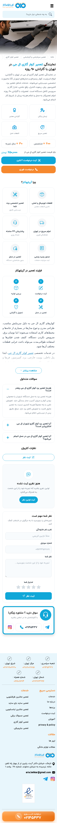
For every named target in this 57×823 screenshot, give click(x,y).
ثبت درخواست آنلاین (27, 160)
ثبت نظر (27, 457)
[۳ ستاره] (28, 587)
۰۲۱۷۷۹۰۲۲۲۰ (9, 665)
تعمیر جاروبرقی (21, 728)
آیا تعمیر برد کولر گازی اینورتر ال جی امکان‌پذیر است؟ (34, 425)
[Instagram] (10, 627)
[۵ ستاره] (18, 587)
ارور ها (52, 741)
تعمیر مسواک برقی (19, 716)
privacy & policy (46, 724)
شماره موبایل (46, 543)
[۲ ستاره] (34, 587)
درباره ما (51, 701)
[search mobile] (51, 14)
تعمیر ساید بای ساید (18, 703)
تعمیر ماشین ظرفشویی (17, 697)
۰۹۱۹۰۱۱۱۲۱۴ (19, 679)
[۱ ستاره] (39, 587)
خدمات (51, 696)
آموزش (51, 719)
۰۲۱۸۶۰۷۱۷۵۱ (28, 665)
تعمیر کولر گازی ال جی (20, 353)
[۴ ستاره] (23, 587)
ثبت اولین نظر (28, 499)
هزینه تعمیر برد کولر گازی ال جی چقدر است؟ (33, 389)
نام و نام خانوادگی (44, 529)
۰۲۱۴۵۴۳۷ (47, 665)
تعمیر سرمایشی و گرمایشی (34, 57)
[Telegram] (47, 627)
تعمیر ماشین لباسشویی (17, 709)
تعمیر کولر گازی (12, 57)
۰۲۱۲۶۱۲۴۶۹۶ (38, 679)
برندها (52, 707)
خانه (52, 57)
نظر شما (48, 556)
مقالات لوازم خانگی (46, 747)
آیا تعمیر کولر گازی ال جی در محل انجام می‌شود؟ (32, 437)
